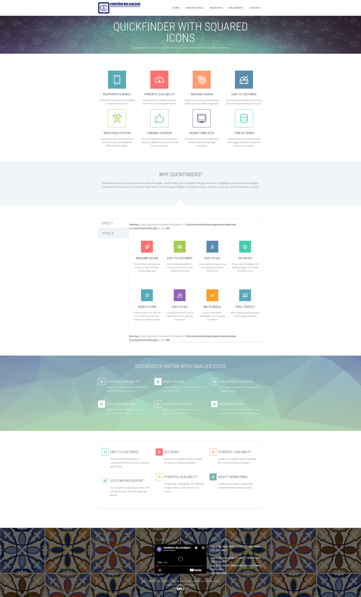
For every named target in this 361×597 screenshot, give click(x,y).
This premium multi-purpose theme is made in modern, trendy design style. (147, 267)
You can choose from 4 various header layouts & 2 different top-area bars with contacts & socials (159, 142)
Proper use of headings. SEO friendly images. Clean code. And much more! (245, 267)
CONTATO (254, 7)
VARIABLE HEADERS (159, 133)
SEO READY (245, 258)
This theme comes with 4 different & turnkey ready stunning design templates (202, 142)
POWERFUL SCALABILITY (159, 94)
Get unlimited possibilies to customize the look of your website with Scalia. (180, 267)
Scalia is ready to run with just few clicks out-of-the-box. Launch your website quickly (147, 316)
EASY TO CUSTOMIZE (244, 94)
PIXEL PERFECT (245, 307)
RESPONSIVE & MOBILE (117, 94)
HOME (176, 7)
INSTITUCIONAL (195, 7)
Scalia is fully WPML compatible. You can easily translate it (212, 316)
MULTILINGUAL (212, 307)
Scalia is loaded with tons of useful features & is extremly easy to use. (179, 316)
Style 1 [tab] (107, 223)
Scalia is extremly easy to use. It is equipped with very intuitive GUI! (212, 267)
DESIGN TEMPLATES (201, 133)
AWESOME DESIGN (202, 94)
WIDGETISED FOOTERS (117, 133)
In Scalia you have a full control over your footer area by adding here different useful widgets (117, 142)
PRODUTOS (216, 7)
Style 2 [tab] (108, 233)
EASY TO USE (212, 258)
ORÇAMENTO (235, 7)
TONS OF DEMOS (244, 133)
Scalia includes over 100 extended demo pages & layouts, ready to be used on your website (244, 142)
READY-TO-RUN (147, 307)
